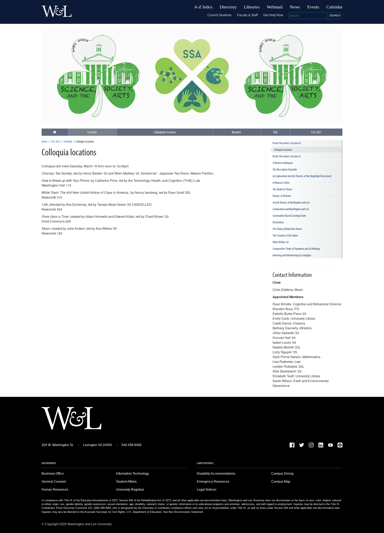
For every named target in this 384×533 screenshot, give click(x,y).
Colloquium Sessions (165, 132)
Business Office (53, 473)
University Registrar (130, 489)
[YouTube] (330, 446)
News (295, 7)
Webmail (275, 7)
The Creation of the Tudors (285, 235)
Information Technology (132, 473)
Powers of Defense (282, 196)
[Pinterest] (340, 446)
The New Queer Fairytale (285, 169)
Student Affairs (126, 481)
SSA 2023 (55, 141)
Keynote (236, 132)
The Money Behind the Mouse (287, 229)
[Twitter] (301, 446)
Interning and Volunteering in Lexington (292, 255)
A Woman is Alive (281, 183)
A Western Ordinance (283, 163)
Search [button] (334, 15)
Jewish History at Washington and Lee (291, 202)
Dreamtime (278, 222)
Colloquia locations (283, 150)
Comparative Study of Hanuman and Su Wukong (296, 249)
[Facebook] (292, 446)
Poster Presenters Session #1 (287, 156)
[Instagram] (311, 446)
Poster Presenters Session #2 (287, 143)
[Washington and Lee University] (57, 12)
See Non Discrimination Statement (183, 511)
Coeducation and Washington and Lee (291, 209)
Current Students (219, 15)
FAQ (275, 132)
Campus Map (280, 481)
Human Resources (55, 489)
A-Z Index (203, 7)
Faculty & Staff (247, 15)
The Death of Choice (282, 189)
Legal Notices (206, 489)
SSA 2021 (316, 132)
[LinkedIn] (320, 446)
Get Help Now (273, 15)
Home (44, 141)
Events (313, 7)
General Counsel (54, 481)
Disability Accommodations (216, 473)
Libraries (252, 7)
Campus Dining (282, 473)
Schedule (92, 132)
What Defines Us (281, 242)
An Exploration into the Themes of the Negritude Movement (302, 176)
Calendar (334, 7)
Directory (228, 7)
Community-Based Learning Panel (289, 216)
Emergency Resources (213, 481)
